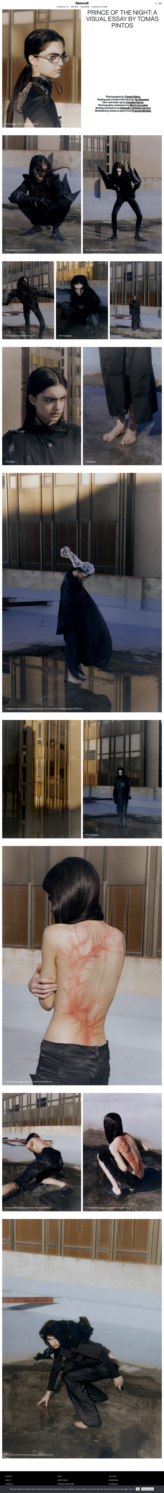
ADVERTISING (62, 1480)
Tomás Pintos (132, 96)
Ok (138, 1489)
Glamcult (82, 3)
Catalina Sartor (135, 102)
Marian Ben (13, 124)
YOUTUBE (112, 1476)
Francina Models (141, 110)
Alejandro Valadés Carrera (135, 108)
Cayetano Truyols (65, 709)
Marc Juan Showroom (25, 709)
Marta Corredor (139, 105)
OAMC (25, 124)
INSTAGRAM (113, 1480)
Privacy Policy (147, 1489)
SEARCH (8, 1476)
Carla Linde (67, 336)
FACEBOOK (113, 1484)
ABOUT (8, 1480)
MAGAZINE (85, 7)
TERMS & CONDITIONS (65, 1484)
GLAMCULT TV (63, 7)
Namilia (12, 250)
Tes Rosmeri (142, 99)
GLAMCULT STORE (99, 7)
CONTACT (9, 1484)
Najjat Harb (11, 709)
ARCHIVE (74, 7)
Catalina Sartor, (23, 1082)
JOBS (59, 1476)
